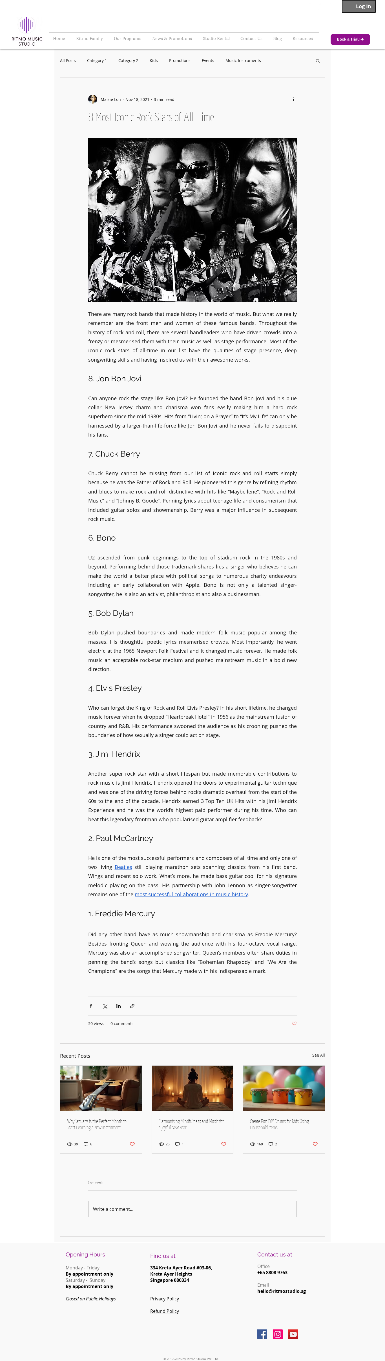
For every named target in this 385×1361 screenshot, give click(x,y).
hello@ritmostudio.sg (281, 1291)
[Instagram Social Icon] (278, 1334)
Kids (154, 60)
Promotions (180, 60)
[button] (317, 60)
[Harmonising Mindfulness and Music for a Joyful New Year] (192, 1088)
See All (318, 1055)
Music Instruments (243, 60)
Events (208, 60)
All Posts (68, 60)
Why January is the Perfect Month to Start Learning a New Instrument (97, 1124)
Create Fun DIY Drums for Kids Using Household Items (279, 1124)
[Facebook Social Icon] (262, 1334)
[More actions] (293, 99)
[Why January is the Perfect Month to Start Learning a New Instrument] (101, 1088)
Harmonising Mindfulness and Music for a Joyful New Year (191, 1124)
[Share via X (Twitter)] (104, 1006)
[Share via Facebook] (91, 1006)
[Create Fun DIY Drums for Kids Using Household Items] (284, 1088)
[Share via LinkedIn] (118, 1006)
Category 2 (128, 60)
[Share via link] (132, 1006)
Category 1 (97, 60)
